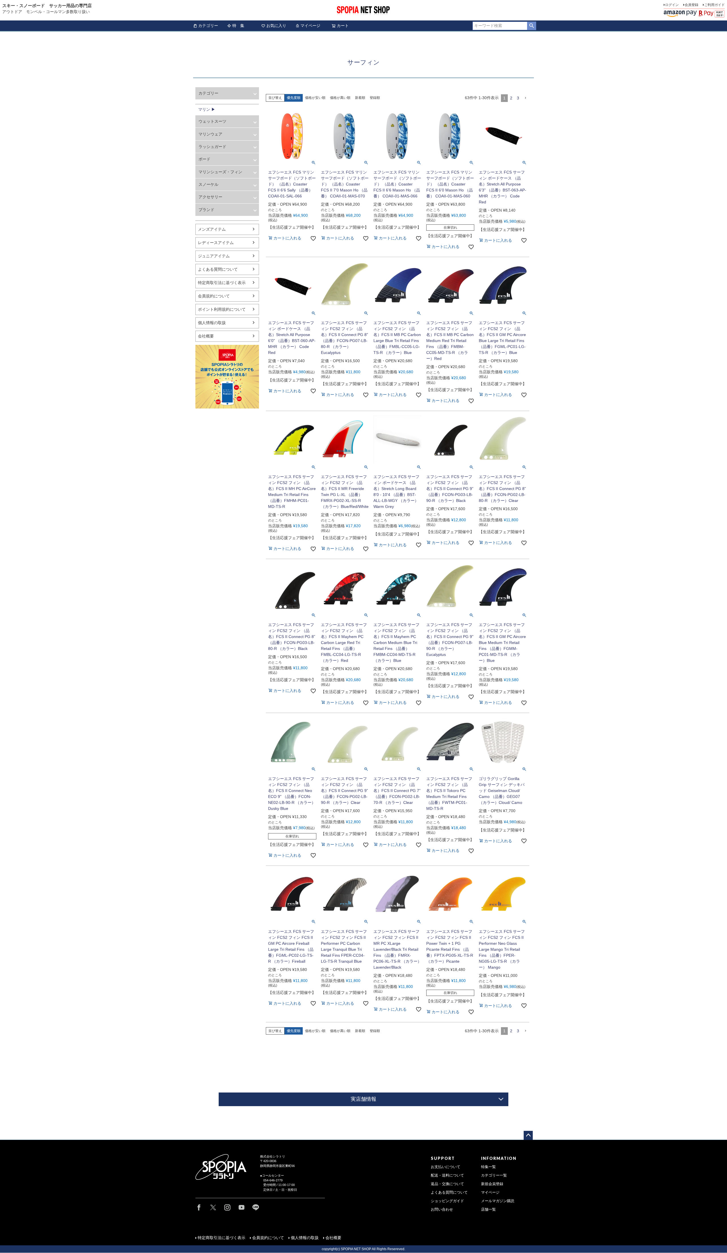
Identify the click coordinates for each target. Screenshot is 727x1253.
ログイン (672, 5)
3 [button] (518, 98)
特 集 (238, 25)
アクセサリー (210, 197)
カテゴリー (208, 25)
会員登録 (691, 5)
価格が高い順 (340, 98)
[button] (525, 98)
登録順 (375, 98)
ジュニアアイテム (214, 256)
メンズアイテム (212, 229)
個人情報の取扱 (212, 322)
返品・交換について (447, 1184)
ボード (204, 159)
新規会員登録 (492, 1184)
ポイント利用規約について (222, 309)
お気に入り (276, 25)
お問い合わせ (442, 1210)
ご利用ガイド (714, 5)
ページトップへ (528, 1135)
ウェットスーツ (212, 121)
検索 (531, 26)
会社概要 (206, 336)
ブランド (206, 209)
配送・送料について (447, 1175)
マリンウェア (210, 134)
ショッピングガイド (447, 1201)
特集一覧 (488, 1167)
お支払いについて (445, 1167)
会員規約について (214, 296)
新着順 (360, 98)
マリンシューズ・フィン (220, 172)
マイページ (310, 25)
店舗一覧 (488, 1210)
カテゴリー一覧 (494, 1175)
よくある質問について (218, 269)
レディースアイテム (216, 242)
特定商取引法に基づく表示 (222, 282)
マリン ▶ (206, 109)
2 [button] (511, 98)
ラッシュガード (212, 146)
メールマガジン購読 (497, 1201)
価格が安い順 (315, 98)
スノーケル (208, 184)
